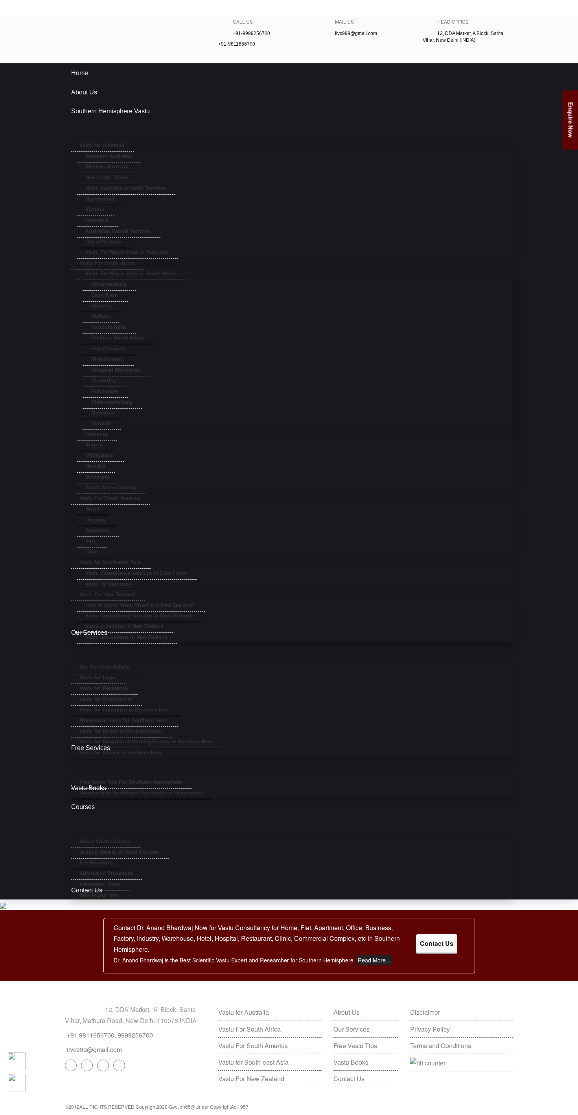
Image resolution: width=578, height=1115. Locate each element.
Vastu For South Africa (106, 262)
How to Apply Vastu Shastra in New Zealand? (140, 604)
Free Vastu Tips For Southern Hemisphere (130, 781)
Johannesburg (108, 284)
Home (79, 73)
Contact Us (436, 943)
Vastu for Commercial (105, 698)
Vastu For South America (109, 497)
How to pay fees (98, 894)
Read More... (374, 960)
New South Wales (106, 177)
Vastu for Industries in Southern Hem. (125, 709)
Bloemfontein (107, 359)
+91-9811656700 (126, 7)
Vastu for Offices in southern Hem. (121, 752)
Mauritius (102, 412)
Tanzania (96, 433)
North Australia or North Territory (125, 188)
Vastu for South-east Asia (110, 562)
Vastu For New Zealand (107, 594)
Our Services (351, 1029)
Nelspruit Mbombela (115, 369)
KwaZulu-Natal (108, 326)
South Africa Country (110, 487)
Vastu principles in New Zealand (124, 626)
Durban (100, 316)
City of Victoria (103, 241)
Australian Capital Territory (118, 230)
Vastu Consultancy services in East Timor (136, 573)
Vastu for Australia (101, 145)
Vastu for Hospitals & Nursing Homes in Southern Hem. (146, 741)
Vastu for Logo (97, 677)
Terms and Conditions (440, 1045)
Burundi (101, 423)
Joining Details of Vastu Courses (119, 851)
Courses (83, 807)
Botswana (97, 476)
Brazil (92, 508)
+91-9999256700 (82, 7)
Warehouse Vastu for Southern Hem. (123, 720)
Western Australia (106, 166)
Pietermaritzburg (111, 401)
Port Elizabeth (108, 348)
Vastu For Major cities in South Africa (131, 273)
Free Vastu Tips (355, 1045)
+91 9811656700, (91, 1034)
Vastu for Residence (103, 687)
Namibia (95, 466)
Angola (94, 444)
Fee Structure (95, 862)
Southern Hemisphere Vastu (110, 111)
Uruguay (95, 519)
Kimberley (103, 380)
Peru (91, 540)
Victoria (94, 209)
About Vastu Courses (105, 841)
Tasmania (97, 219)
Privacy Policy (430, 1029)
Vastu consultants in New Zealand (126, 637)
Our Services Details (104, 666)
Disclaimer (425, 1012)
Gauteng (101, 305)
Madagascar (99, 455)
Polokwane (104, 390)
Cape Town (104, 295)
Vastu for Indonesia (109, 583)
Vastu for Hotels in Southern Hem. (120, 730)
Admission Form (99, 883)
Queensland (99, 198)
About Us (84, 92)
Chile (91, 551)
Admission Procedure (106, 873)
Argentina (97, 530)
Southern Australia (108, 155)
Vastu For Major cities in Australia (126, 252)
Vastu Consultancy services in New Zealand (138, 615)
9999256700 (135, 1034)
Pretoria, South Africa (117, 337)
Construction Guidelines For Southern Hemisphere (141, 792)
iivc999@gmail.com (174, 7)
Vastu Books (350, 1062)
